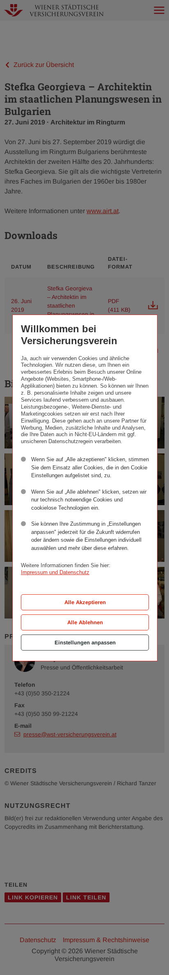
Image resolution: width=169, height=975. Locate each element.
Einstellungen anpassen (85, 642)
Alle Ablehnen (85, 622)
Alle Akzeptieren (85, 602)
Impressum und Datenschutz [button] (55, 572)
